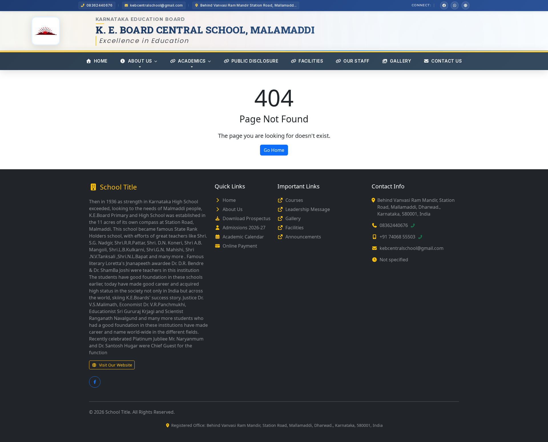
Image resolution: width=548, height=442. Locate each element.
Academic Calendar (243, 237)
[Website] (466, 5)
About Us (233, 209)
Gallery (293, 218)
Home (229, 200)
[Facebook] (444, 5)
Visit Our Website (115, 365)
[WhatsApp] (455, 5)
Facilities (294, 227)
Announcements (303, 237)
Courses (294, 200)
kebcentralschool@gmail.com (412, 248)
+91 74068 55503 (397, 237)
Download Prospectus (247, 218)
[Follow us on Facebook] (94, 382)
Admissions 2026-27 (244, 227)
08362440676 (394, 225)
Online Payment (240, 246)
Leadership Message (307, 209)
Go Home (274, 150)
